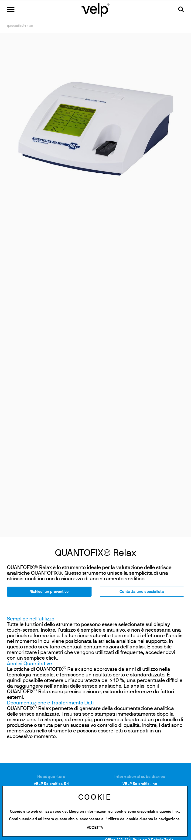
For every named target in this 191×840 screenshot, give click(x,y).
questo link (169, 811)
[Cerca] (181, 9)
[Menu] (10, 9)
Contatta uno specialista (141, 592)
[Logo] (95, 9)
